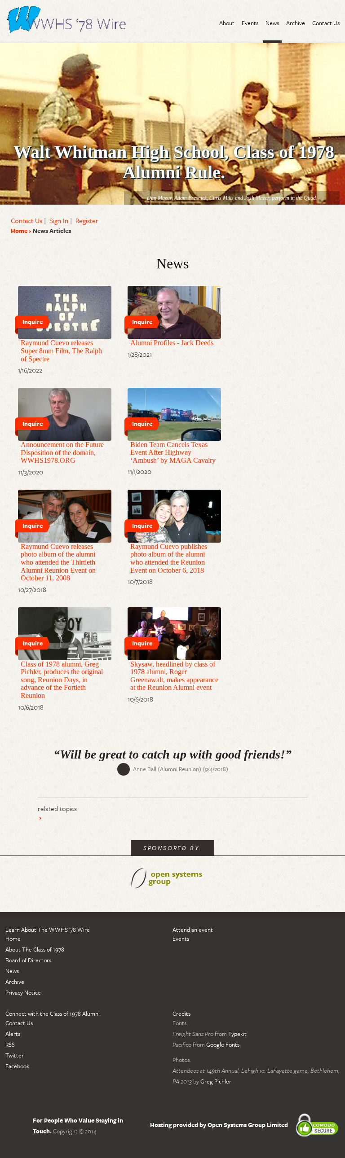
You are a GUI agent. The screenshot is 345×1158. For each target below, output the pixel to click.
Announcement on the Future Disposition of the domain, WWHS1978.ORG (62, 452)
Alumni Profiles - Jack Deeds (171, 343)
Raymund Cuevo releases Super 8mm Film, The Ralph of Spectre (61, 350)
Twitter (14, 1055)
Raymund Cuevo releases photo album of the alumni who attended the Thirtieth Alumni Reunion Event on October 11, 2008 (58, 562)
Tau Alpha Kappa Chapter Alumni (68, 21)
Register (86, 220)
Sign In (58, 220)
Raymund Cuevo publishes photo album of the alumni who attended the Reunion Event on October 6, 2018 (168, 558)
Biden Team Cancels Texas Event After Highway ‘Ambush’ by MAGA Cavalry (173, 452)
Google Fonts (222, 1044)
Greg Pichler (215, 1081)
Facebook (17, 1066)
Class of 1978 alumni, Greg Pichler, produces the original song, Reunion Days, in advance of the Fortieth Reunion (62, 679)
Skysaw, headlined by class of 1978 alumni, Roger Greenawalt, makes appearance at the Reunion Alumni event (174, 676)
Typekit (237, 1033)
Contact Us (26, 220)
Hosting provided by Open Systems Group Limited (219, 1124)
